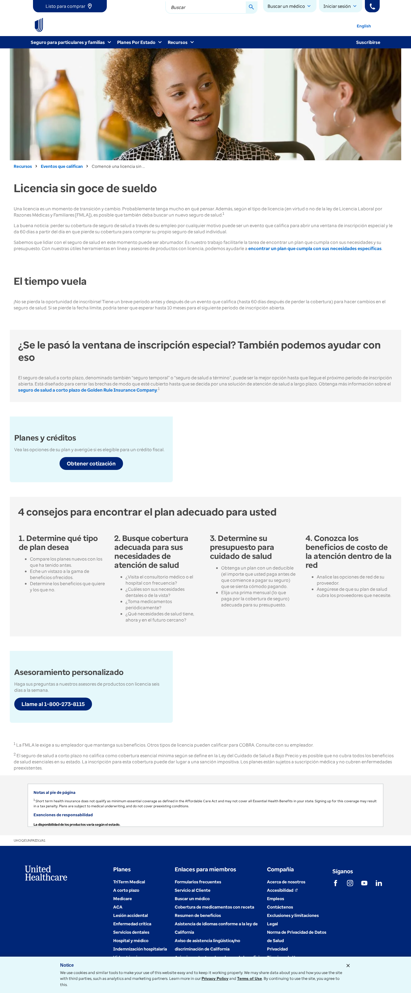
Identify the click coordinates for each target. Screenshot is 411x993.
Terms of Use (249, 978)
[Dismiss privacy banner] (348, 965)
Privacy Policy (215, 978)
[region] (205, 805)
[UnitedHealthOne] (38, 25)
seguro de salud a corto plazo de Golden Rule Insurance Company (87, 390)
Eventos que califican (62, 166)
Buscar (178, 7)
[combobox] (211, 7)
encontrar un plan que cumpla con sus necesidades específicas (315, 248)
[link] (70, 6)
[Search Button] (252, 7)
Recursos (23, 166)
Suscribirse (368, 42)
